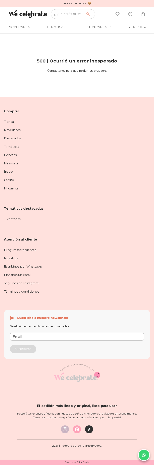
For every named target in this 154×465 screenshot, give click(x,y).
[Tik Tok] (89, 429)
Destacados (12, 138)
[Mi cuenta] (130, 14)
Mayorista (11, 163)
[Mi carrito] (143, 14)
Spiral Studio (83, 462)
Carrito (9, 180)
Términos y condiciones (21, 291)
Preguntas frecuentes (20, 250)
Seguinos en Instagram (21, 283)
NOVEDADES (19, 27)
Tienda (9, 122)
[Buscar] (88, 14)
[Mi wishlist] (117, 14)
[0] (117, 14)
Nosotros (11, 258)
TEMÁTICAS (56, 27)
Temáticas (11, 147)
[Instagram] (65, 429)
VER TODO (138, 27)
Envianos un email (17, 275)
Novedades (12, 130)
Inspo (8, 171)
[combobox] (68, 14)
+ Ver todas (12, 219)
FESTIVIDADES (94, 27)
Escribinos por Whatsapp (23, 266)
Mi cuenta (11, 188)
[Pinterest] (77, 429)
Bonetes (10, 155)
